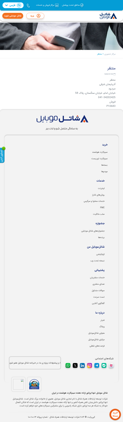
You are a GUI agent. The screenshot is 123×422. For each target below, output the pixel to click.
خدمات (100, 181)
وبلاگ (102, 326)
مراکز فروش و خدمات (45, 5)
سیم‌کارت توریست (99, 158)
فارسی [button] (14, 5)
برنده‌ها (101, 237)
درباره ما (100, 313)
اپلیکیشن (100, 254)
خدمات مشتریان (97, 277)
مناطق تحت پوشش (71, 5)
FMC (102, 207)
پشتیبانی (99, 270)
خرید (105, 145)
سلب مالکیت (99, 214)
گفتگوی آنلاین (98, 303)
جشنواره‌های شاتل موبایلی (93, 231)
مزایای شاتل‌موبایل (96, 339)
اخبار (102, 320)
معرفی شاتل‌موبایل (96, 333)
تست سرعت (99, 297)
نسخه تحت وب (97, 261)
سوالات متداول (98, 290)
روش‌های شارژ (98, 195)
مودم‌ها (104, 171)
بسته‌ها (104, 165)
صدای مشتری (99, 284)
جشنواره (100, 224)
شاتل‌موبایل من (96, 247)
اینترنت (101, 188)
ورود (32, 15)
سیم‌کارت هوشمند (100, 152)
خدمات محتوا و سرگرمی (94, 201)
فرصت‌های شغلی (97, 346)
